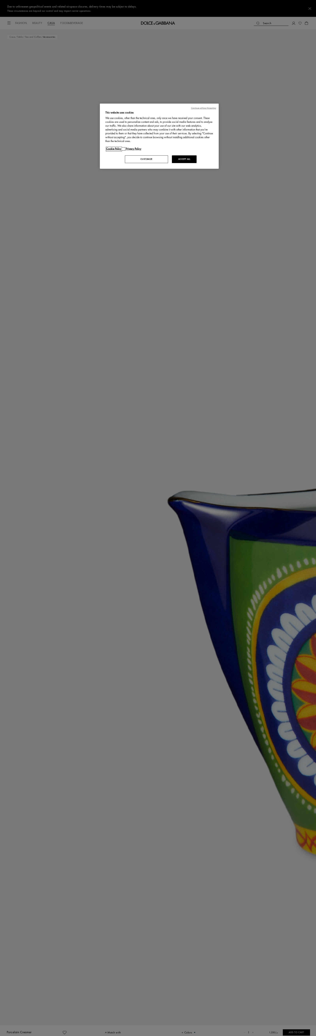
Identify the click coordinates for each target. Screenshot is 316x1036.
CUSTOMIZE (146, 159)
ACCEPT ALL (184, 159)
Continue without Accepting (203, 108)
